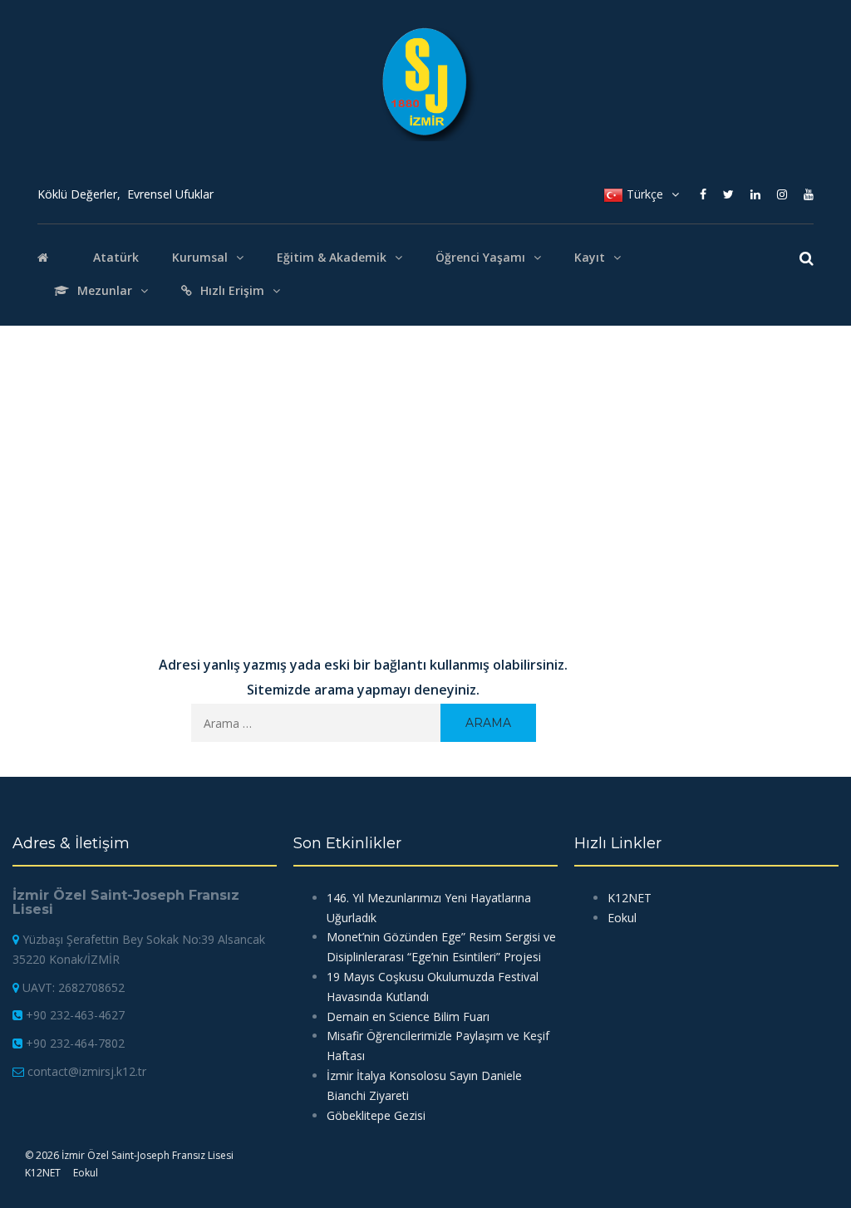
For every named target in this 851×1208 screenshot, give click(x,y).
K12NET (43, 1173)
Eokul (85, 1173)
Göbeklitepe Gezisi (376, 1115)
